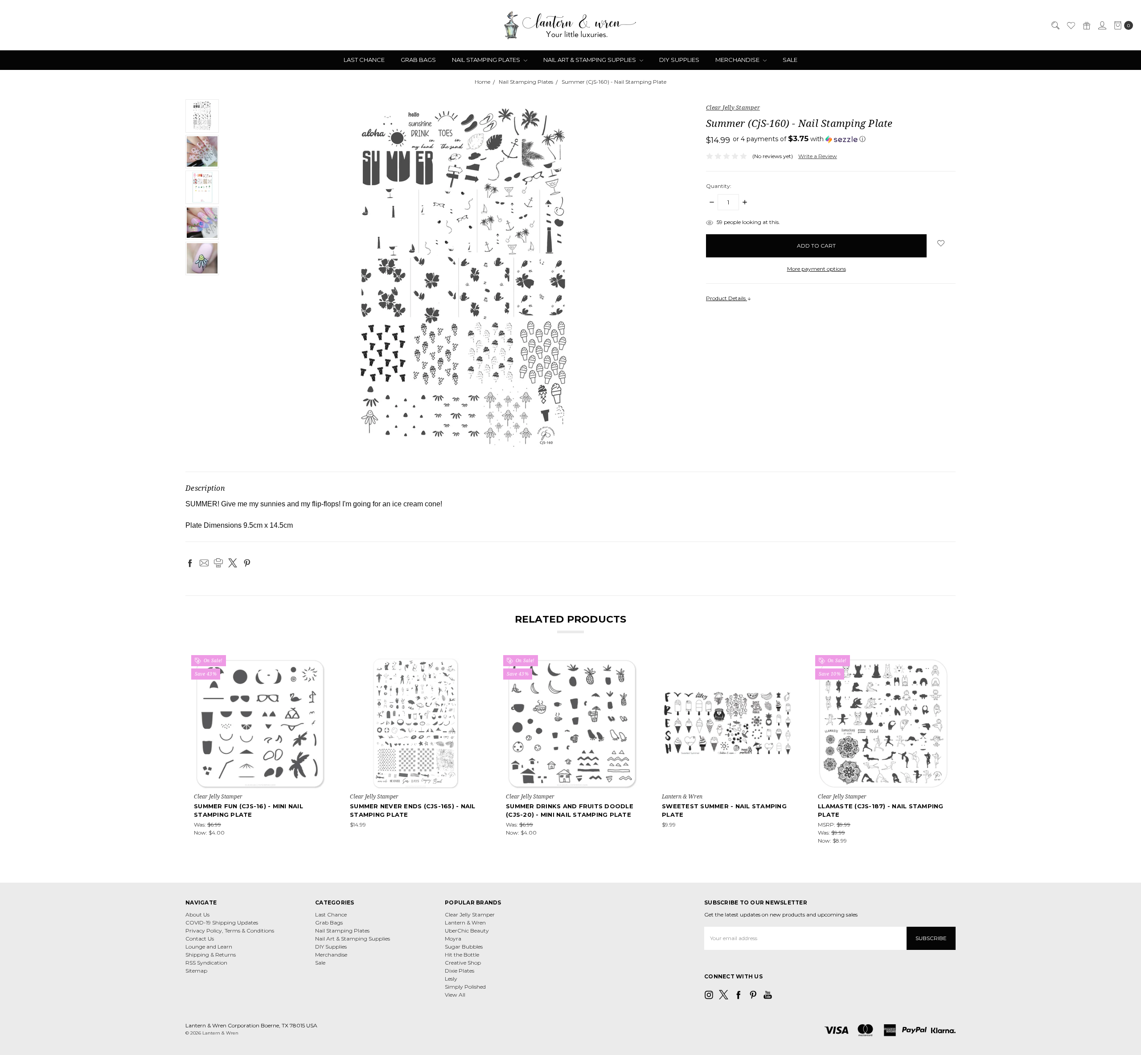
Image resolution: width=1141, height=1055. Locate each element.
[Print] (218, 562)
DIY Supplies (679, 59)
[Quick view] (319, 664)
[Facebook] (189, 562)
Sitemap (196, 970)
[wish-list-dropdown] (941, 243)
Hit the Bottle (462, 954)
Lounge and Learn (208, 946)
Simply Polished (465, 986)
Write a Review (817, 156)
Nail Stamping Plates (486, 59)
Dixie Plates (459, 970)
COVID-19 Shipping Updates (221, 922)
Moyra (453, 938)
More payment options (816, 268)
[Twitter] (232, 562)
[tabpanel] (259, 751)
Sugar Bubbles (464, 946)
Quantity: (718, 186)
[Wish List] (1070, 25)
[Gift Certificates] (1086, 25)
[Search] (1055, 25)
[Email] (204, 562)
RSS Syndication (206, 962)
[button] (799, 138)
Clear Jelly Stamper (470, 914)
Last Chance (364, 59)
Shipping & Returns (210, 954)
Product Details (726, 298)
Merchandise (738, 59)
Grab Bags (418, 59)
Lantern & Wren (465, 922)
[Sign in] (1102, 25)
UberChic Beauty (467, 930)
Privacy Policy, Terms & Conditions (229, 930)
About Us (197, 914)
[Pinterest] (246, 562)
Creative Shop (463, 962)
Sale (790, 59)
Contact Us (199, 938)
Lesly (451, 978)
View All (455, 994)
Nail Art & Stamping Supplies (590, 59)
